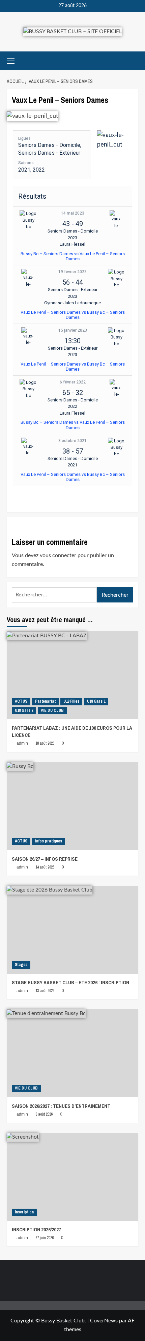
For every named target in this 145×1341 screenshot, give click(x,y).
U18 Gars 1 (96, 701)
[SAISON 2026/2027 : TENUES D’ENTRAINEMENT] (72, 1053)
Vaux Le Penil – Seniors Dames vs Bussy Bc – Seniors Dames (73, 315)
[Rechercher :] (54, 594)
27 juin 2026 (44, 1237)
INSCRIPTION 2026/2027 (36, 1229)
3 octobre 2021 (72, 440)
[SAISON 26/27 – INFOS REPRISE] (72, 806)
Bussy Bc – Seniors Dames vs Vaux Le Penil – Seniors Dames (73, 256)
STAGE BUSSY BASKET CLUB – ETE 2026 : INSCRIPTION (70, 982)
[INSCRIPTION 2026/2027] (72, 1177)
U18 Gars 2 (24, 710)
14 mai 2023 (72, 213)
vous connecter (58, 555)
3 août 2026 (44, 1114)
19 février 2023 (72, 271)
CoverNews (104, 1320)
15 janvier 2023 (72, 330)
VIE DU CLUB (52, 710)
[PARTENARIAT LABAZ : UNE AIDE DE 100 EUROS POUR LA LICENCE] (72, 675)
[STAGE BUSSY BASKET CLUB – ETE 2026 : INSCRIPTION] (72, 930)
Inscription (24, 1212)
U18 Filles (71, 701)
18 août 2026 (44, 743)
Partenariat (45, 701)
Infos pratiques (48, 841)
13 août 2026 (44, 990)
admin (22, 743)
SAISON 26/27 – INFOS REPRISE (45, 858)
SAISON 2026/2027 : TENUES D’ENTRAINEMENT (61, 1105)
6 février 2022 (73, 382)
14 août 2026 (44, 867)
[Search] (134, 61)
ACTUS (21, 701)
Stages (21, 964)
